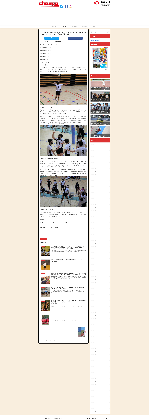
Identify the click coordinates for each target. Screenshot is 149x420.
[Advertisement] (74, 17)
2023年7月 (100, 255)
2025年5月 (100, 189)
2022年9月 (100, 285)
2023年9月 (100, 249)
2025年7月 (100, 183)
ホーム (42, 418)
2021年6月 (100, 330)
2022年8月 (100, 288)
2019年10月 (100, 384)
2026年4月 (100, 156)
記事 (46, 418)
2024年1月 (100, 237)
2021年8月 (100, 324)
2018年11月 (100, 411)
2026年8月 (100, 144)
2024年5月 (100, 225)
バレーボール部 (43, 238)
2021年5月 (100, 333)
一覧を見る (106, 69)
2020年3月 (100, 372)
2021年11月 (100, 315)
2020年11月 (100, 351)
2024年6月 (100, 222)
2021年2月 (100, 342)
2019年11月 (100, 381)
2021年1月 (100, 345)
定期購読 (56, 418)
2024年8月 (100, 216)
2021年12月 (100, 312)
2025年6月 (100, 186)
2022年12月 (100, 276)
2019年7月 (100, 393)
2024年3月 (100, 231)
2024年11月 (100, 207)
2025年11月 (100, 171)
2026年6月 (100, 150)
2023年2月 (100, 270)
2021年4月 (100, 336)
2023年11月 (100, 243)
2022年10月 (100, 282)
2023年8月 (100, 252)
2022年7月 (100, 291)
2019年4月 (100, 402)
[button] (108, 32)
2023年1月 (100, 273)
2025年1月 (100, 201)
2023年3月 (100, 267)
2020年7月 (100, 363)
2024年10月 (100, 210)
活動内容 (50, 418)
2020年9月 (100, 357)
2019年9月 (100, 387)
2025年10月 (100, 174)
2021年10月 (100, 318)
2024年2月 (100, 234)
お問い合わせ (62, 418)
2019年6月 (100, 396)
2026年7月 (100, 147)
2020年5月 (100, 369)
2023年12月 (100, 240)
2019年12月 (100, 378)
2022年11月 (100, 279)
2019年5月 (100, 399)
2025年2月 (100, 198)
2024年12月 (100, 204)
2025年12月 (100, 168)
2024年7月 (100, 219)
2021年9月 (100, 321)
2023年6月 (100, 258)
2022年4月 (100, 300)
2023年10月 (100, 246)
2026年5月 (100, 153)
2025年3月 (100, 195)
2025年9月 (100, 177)
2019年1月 (100, 408)
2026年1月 (100, 165)
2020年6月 (100, 366)
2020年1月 (100, 375)
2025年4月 (100, 192)
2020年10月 (100, 354)
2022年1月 (100, 309)
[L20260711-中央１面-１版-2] (100, 57)
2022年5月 (100, 297)
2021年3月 (100, 339)
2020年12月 (100, 348)
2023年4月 (100, 264)
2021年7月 (100, 327)
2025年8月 (100, 180)
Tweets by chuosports (95, 40)
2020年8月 (100, 360)
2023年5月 (100, 261)
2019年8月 (100, 390)
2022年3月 (100, 303)
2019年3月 (100, 405)
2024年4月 (100, 228)
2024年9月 (100, 213)
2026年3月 (100, 159)
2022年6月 (100, 294)
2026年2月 (100, 162)
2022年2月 (100, 306)
